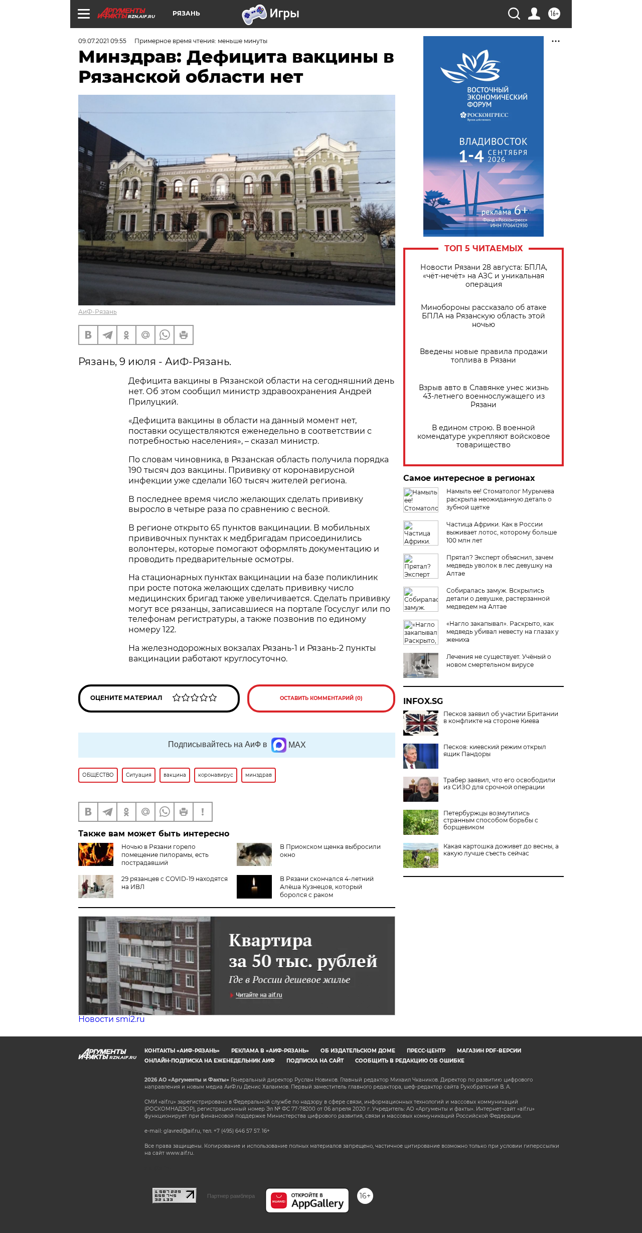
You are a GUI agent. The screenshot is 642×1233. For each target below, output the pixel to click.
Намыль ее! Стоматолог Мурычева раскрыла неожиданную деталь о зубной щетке (500, 499)
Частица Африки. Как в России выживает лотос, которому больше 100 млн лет (501, 532)
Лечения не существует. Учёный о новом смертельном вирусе (498, 660)
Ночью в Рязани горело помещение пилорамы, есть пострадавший (165, 854)
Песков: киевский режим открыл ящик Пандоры (494, 751)
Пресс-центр (426, 1050)
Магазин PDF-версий (489, 1050)
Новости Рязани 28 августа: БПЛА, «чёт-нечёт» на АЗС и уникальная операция (483, 276)
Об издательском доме (357, 1050)
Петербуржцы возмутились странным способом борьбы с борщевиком (490, 820)
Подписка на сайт (315, 1061)
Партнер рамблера (231, 1196)
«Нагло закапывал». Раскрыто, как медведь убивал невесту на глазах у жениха (502, 631)
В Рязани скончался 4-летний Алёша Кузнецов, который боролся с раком (327, 887)
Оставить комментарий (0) (321, 698)
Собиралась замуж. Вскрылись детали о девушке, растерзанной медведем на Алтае (498, 598)
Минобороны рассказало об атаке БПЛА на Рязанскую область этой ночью (484, 316)
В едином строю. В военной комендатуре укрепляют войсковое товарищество (483, 436)
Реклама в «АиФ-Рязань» (270, 1050)
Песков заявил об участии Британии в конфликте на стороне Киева (500, 718)
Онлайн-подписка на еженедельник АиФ (209, 1061)
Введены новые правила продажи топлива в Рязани (484, 356)
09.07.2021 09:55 (102, 41)
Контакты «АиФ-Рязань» (182, 1050)
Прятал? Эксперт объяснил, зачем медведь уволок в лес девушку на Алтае (499, 565)
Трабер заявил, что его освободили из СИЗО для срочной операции (499, 784)
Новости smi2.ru (111, 1019)
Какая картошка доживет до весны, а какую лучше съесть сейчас (501, 850)
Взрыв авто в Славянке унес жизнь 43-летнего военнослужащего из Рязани (484, 396)
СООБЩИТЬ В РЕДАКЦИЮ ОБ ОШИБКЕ (409, 1061)
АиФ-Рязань (97, 311)
